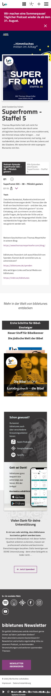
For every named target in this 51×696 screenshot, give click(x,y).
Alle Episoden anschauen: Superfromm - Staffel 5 (37, 168)
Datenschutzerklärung (22, 683)
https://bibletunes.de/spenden (17, 265)
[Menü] (46, 4)
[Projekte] (31, 4)
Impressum (6, 683)
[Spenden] (38, 4)
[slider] (14, 692)
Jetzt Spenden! (27, 569)
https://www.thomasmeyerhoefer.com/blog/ (24, 245)
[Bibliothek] (24, 4)
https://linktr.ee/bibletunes (16, 277)
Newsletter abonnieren (16, 665)
